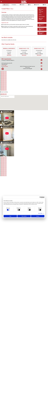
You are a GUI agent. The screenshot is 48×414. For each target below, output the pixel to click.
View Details (9, 55)
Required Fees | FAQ (5, 22)
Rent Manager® (29, 68)
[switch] (18, 210)
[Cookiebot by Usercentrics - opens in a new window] (40, 197)
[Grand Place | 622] (3, 71)
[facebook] (41, 60)
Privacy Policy (27, 67)
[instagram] (41, 66)
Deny (10, 216)
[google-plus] (41, 69)
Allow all (37, 216)
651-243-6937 (42, 16)
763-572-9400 (4, 65)
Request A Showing (41, 33)
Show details (40, 213)
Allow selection (24, 216)
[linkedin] (41, 63)
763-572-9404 (5, 66)
